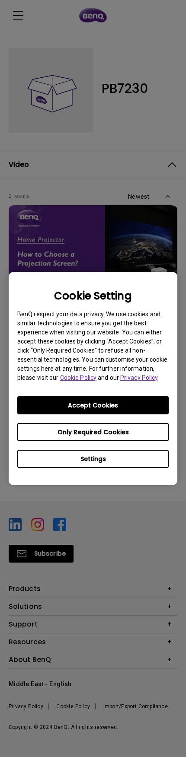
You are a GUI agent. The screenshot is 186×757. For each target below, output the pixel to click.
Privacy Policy (138, 377)
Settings (93, 459)
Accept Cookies (93, 405)
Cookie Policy (78, 377)
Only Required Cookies (93, 432)
